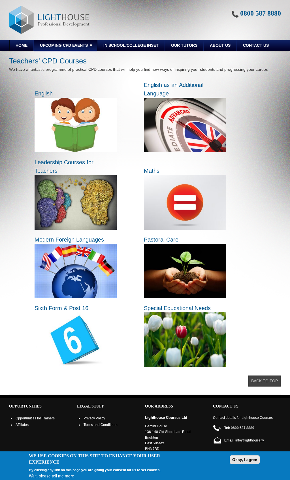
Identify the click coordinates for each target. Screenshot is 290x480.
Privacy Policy (94, 418)
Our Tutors (184, 45)
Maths (151, 171)
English (44, 93)
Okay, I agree (244, 459)
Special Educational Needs (177, 308)
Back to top (264, 381)
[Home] (49, 20)
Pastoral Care (161, 239)
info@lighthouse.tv (249, 440)
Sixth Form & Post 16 (61, 308)
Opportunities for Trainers (35, 418)
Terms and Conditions (100, 425)
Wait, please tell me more (51, 476)
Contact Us (256, 45)
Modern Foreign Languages (69, 239)
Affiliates (22, 425)
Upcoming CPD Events (61, 46)
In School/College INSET (131, 45)
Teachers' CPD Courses (48, 61)
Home (21, 45)
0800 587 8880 (260, 13)
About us (220, 45)
